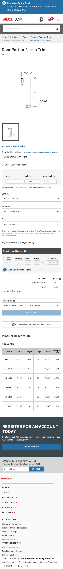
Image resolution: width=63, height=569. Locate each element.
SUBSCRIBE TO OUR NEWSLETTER (19, 460)
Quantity (18, 259)
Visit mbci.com (8, 562)
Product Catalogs (9, 531)
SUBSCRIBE (36, 469)
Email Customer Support (12, 551)
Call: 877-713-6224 (10, 547)
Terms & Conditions (27, 562)
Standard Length (10, 152)
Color (4, 219)
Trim (24, 37)
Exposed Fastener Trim (41, 37)
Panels (5, 487)
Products (14, 37)
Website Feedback (48, 562)
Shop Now (21, 9)
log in (18, 242)
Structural (8, 502)
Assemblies (7, 507)
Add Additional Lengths (19, 269)
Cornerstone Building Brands (37, 558)
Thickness (7, 206)
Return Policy (8, 535)
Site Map (25, 565)
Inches (36, 259)
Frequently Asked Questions (14, 527)
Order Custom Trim (14, 146)
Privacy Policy (10, 565)
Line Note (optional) (12, 290)
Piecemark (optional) (7, 258)
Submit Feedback (10, 555)
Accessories (8, 497)
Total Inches (52, 259)
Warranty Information (11, 524)
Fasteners (7, 512)
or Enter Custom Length (14, 164)
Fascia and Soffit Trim (15, 40)
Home (4, 37)
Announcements (9, 539)
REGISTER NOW (31, 446)
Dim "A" (5, 193)
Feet (27, 259)
